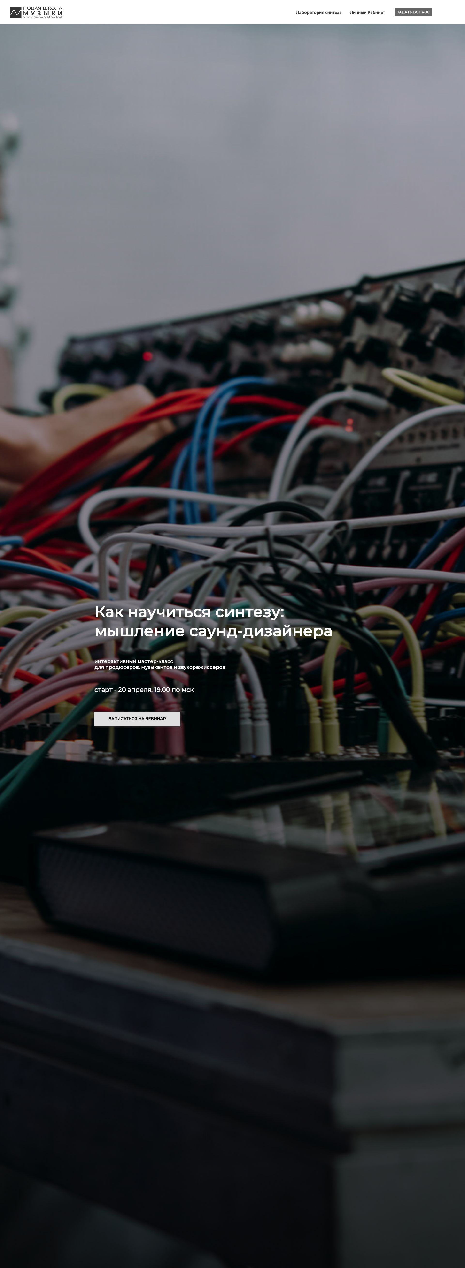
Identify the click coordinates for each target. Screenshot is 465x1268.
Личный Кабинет (367, 12)
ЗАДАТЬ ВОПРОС (413, 12)
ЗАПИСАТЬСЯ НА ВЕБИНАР (137, 719)
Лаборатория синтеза (319, 12)
